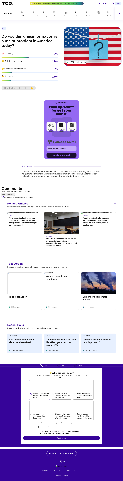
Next (119, 13)
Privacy (59, 475)
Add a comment (8, 194)
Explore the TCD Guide (61, 453)
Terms (66, 475)
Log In (118, 3)
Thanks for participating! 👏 (18, 88)
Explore (103, 3)
